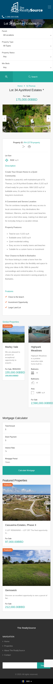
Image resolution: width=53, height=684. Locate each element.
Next (48, 118)
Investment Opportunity (18, 302)
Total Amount (10, 426)
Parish (4, 31)
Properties (8, 646)
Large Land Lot (14, 307)
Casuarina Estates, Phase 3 (20, 525)
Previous (4, 118)
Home (20, 86)
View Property (13, 339)
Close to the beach (16, 297)
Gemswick (11, 590)
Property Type (7, 42)
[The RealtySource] (27, 11)
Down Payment (10, 437)
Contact (7, 655)
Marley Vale (11, 347)
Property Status (8, 53)
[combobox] (26, 36)
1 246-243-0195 (12, 17)
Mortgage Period (11, 459)
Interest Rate (10, 448)
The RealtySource (26, 628)
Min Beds (6, 63)
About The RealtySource (14, 650)
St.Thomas (31, 86)
